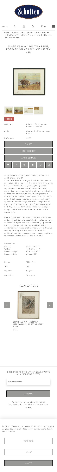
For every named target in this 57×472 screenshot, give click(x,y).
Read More (28, 441)
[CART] (15, 26)
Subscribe (28, 394)
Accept (28, 463)
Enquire (28, 144)
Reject (29, 452)
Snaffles (45, 32)
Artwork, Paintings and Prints (25, 32)
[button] (24, 26)
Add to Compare (28, 158)
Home (7, 32)
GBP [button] (4, 26)
